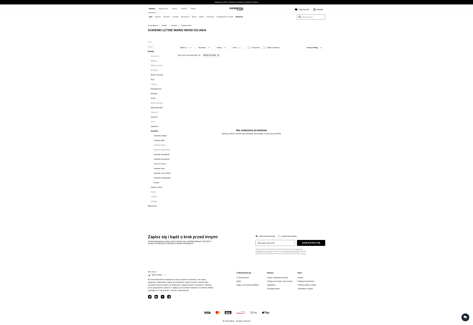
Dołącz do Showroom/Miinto (247, 285)
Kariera (300, 278)
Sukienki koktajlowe (162, 154)
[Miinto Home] (236, 9)
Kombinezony (156, 89)
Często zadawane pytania (277, 278)
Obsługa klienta (273, 289)
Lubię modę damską (267, 236)
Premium (210, 17)
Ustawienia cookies (305, 289)
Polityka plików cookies (307, 285)
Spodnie (154, 117)
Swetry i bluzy (156, 187)
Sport (194, 17)
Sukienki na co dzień (162, 173)
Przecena (256, 48)
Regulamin (271, 285)
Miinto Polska (157, 275)
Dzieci (174, 9)
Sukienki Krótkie (160, 136)
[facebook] (169, 297)
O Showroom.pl (242, 278)
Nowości (239, 17)
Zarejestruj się (311, 243)
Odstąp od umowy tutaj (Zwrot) (279, 281)
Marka (183, 48)
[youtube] (163, 297)
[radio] (256, 236)
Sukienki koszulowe (161, 159)
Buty (152, 79)
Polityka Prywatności (306, 281)
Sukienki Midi (159, 140)
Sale (150, 17)
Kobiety (152, 9)
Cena (235, 48)
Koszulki (154, 94)
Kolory (219, 48)
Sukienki (174, 25)
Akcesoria (185, 17)
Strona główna (153, 25)
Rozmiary (202, 48)
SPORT (184, 9)
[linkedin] (156, 297)
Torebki (175, 17)
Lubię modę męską (288, 236)
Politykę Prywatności (291, 251)
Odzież (158, 17)
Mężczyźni (163, 9)
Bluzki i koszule (157, 75)
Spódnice (154, 126)
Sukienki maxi (159, 168)
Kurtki (153, 98)
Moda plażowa (157, 108)
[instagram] (150, 297)
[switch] (252, 48)
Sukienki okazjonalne (162, 178)
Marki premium (273, 48)
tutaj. (304, 253)
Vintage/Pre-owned (225, 17)
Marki (201, 17)
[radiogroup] (290, 236)
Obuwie (166, 17)
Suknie (156, 183)
